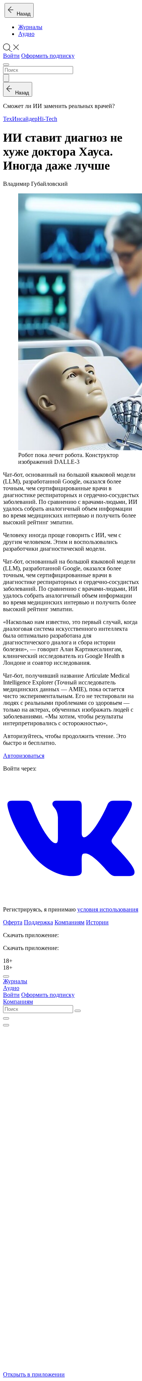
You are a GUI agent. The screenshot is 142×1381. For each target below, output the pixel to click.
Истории (97, 922)
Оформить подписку (48, 56)
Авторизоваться (23, 755)
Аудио (26, 34)
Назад (22, 14)
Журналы (30, 27)
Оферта (12, 922)
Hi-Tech (47, 119)
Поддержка (38, 922)
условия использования (107, 909)
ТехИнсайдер (20, 119)
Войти (11, 56)
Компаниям (69, 922)
